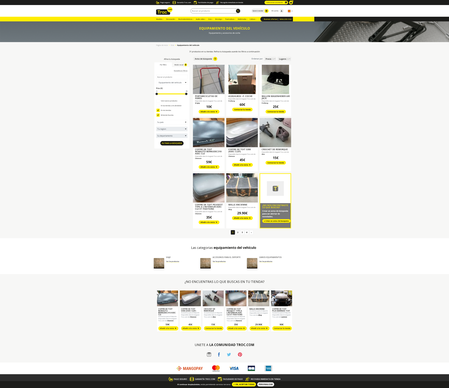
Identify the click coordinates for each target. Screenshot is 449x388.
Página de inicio (162, 45)
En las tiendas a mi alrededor (171, 106)
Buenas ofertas (270, 19)
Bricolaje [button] (218, 19)
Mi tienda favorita (167, 115)
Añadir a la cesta (209, 112)
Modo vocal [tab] (178, 65)
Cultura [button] (252, 19)
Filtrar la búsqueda (172, 143)
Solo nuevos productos (169, 101)
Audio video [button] (200, 19)
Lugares (282, 59)
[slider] (157, 94)
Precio (268, 59)
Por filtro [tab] (163, 65)
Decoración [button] (170, 19)
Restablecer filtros (180, 71)
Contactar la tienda (242, 109)
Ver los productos (172, 261)
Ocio (172, 45)
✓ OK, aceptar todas (243, 384)
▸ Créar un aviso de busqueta (276, 221)
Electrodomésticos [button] (185, 19)
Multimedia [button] (242, 19)
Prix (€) (159, 88)
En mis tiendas (166, 110)
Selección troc (286, 19)
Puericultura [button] (229, 19)
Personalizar (266, 384)
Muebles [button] (159, 19)
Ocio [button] (210, 19)
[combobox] (215, 11)
